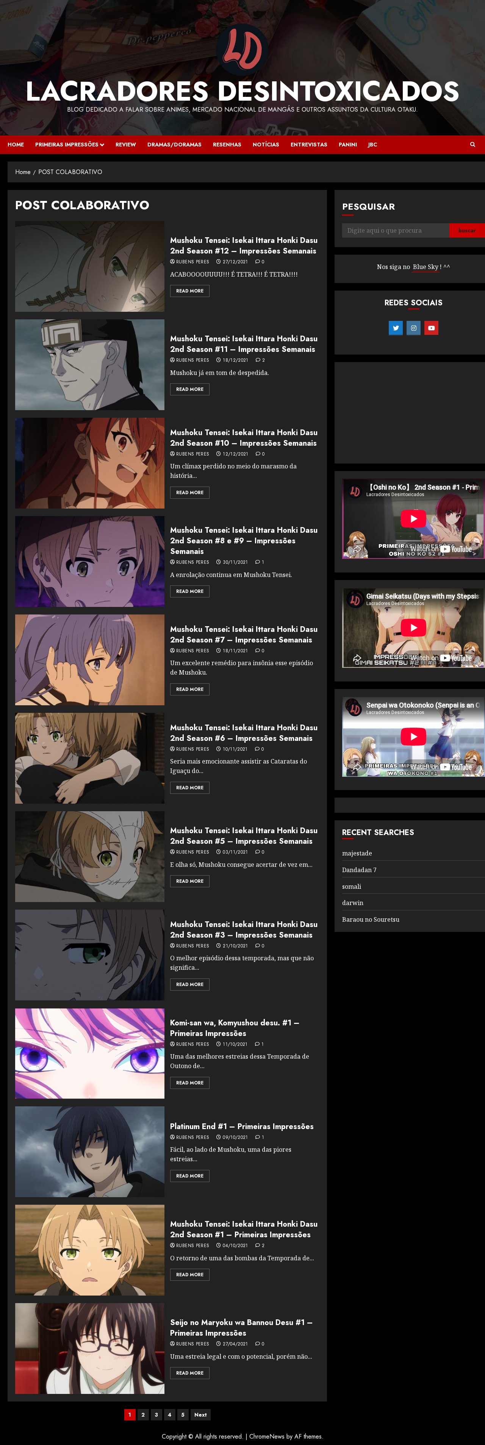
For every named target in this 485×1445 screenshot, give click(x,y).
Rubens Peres (192, 262)
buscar (467, 230)
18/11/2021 (235, 651)
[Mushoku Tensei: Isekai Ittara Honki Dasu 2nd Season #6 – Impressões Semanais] (89, 758)
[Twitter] (396, 328)
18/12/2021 (236, 361)
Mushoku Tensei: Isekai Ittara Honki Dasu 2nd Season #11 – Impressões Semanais (244, 344)
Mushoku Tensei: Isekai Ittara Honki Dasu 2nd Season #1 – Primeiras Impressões (244, 1229)
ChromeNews (267, 1436)
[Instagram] (414, 328)
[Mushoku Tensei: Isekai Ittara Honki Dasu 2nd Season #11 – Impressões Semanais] (89, 364)
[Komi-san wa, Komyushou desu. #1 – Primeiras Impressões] (89, 1053)
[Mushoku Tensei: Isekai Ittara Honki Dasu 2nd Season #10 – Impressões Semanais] (89, 463)
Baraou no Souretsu (370, 919)
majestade (357, 853)
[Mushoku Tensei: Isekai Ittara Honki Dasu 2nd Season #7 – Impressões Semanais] (89, 659)
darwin (352, 903)
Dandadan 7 (359, 870)
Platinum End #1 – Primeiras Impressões (242, 1126)
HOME (16, 144)
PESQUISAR (368, 206)
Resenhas (227, 144)
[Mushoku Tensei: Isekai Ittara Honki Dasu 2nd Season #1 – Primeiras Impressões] (89, 1250)
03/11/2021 (235, 852)
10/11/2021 (235, 750)
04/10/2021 (235, 1246)
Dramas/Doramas (174, 144)
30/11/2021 (235, 563)
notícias (266, 144)
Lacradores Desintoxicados (242, 91)
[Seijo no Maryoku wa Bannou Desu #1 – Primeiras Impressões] (89, 1348)
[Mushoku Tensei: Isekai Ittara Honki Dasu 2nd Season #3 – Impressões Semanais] (89, 955)
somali (351, 886)
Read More (189, 291)
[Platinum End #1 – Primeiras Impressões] (89, 1151)
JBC (372, 144)
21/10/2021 (235, 946)
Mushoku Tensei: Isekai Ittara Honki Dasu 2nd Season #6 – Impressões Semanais (244, 733)
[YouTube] (431, 328)
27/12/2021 (235, 262)
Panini (348, 144)
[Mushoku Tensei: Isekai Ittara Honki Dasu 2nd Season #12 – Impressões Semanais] (89, 266)
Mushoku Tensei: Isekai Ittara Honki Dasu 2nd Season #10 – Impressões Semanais (244, 438)
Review (126, 144)
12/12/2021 (236, 454)
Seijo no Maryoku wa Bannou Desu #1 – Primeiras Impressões (241, 1328)
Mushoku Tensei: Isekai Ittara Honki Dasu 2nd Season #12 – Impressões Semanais (244, 246)
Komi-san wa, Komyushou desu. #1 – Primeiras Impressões (235, 1028)
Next (200, 1415)
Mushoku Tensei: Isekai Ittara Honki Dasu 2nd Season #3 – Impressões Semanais (244, 930)
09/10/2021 (235, 1138)
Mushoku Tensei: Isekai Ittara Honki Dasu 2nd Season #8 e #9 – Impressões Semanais (244, 541)
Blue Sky (425, 267)
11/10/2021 (235, 1045)
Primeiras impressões (67, 144)
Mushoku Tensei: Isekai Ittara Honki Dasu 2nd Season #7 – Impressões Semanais (244, 635)
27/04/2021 (235, 1344)
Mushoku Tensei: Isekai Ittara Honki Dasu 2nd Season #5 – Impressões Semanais (244, 836)
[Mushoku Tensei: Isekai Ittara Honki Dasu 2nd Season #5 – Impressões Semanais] (89, 856)
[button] (472, 144)
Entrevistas (309, 144)
